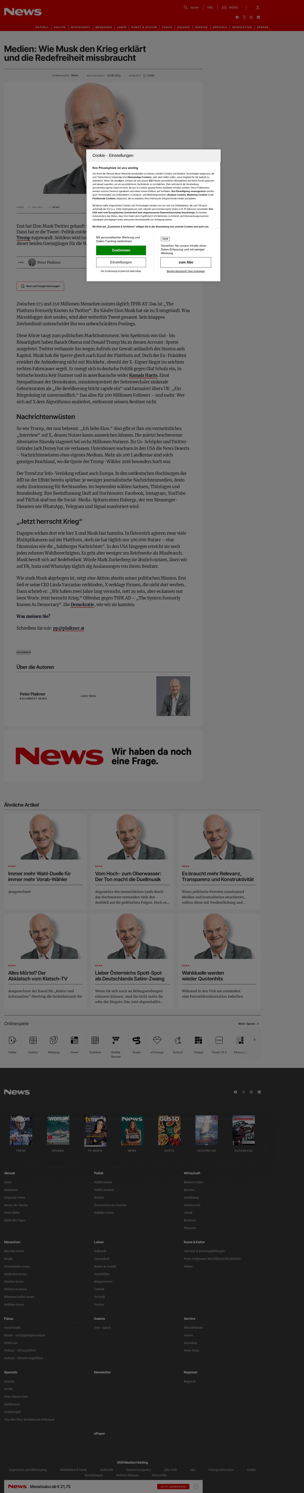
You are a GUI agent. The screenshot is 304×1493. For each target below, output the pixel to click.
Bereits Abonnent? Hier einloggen (186, 271)
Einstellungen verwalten (121, 262)
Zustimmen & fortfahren (121, 250)
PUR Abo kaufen (186, 262)
